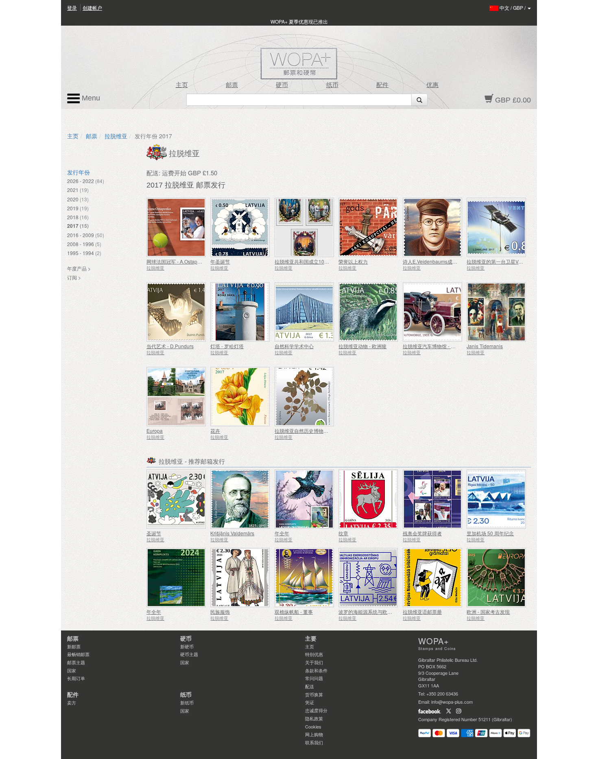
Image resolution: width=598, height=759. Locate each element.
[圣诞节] (176, 499)
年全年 (282, 533)
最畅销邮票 (78, 654)
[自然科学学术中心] (304, 312)
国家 (71, 670)
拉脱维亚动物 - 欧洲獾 (362, 345)
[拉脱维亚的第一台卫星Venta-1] (496, 227)
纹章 (343, 533)
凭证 (309, 702)
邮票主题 (76, 662)
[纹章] (368, 499)
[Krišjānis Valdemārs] (240, 499)
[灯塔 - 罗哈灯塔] (240, 312)
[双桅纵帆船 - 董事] (304, 577)
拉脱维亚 (116, 136)
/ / (513, 7)
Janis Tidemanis (485, 345)
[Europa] (176, 396)
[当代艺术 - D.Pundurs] (176, 312)
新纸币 (187, 702)
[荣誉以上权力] (368, 227)
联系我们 (314, 742)
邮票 (232, 85)
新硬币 (187, 646)
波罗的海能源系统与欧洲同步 (370, 611)
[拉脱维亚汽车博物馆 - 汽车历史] (433, 312)
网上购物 (314, 734)
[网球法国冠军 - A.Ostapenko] (176, 227)
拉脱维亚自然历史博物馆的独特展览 (314, 430)
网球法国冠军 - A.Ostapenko (177, 261)
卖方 (71, 702)
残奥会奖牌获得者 (422, 533)
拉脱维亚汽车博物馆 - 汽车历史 (436, 345)
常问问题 (314, 678)
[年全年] (304, 499)
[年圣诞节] (240, 227)
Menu (90, 98)
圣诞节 (153, 533)
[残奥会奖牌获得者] (433, 499)
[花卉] (240, 396)
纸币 (332, 85)
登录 (72, 7)
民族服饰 (220, 611)
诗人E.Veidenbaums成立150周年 (439, 261)
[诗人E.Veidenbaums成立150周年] (433, 227)
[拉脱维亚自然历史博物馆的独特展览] (304, 396)
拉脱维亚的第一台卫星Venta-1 (500, 261)
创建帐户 (92, 7)
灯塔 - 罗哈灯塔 (227, 345)
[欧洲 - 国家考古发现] (496, 577)
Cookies (313, 726)
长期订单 (76, 678)
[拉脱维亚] (157, 151)
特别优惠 (314, 654)
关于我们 (314, 662)
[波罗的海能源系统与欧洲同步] (368, 577)
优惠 (432, 85)
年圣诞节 (220, 261)
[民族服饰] (240, 577)
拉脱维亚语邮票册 (422, 611)
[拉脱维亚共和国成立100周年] (304, 227)
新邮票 (74, 646)
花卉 (215, 430)
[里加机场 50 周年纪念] (496, 499)
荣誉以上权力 (353, 261)
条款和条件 (316, 670)
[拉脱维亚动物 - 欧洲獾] (368, 312)
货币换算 (314, 694)
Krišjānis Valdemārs (232, 533)
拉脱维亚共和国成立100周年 (306, 261)
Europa (154, 430)
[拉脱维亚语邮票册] (433, 577)
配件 (382, 85)
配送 (309, 686)
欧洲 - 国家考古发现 (488, 611)
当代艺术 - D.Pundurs (170, 345)
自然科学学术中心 (294, 345)
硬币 (282, 85)
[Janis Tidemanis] (496, 312)
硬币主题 (189, 654)
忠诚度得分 (316, 710)
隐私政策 (314, 718)
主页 (182, 85)
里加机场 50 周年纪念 (490, 533)
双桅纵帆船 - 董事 (294, 611)
